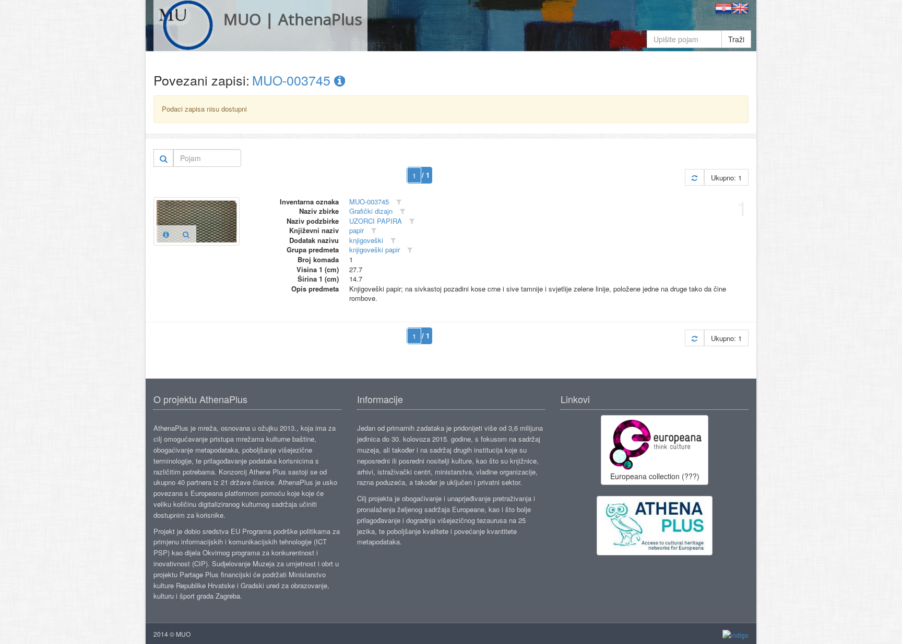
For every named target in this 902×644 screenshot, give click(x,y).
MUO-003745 (293, 79)
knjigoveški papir (374, 249)
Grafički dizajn (371, 211)
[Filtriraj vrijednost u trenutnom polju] (399, 202)
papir (356, 230)
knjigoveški (366, 240)
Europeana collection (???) (654, 476)
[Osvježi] (694, 177)
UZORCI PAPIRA (375, 221)
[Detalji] (166, 234)
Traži (736, 39)
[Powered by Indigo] (735, 634)
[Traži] (163, 158)
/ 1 (426, 175)
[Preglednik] (186, 234)
